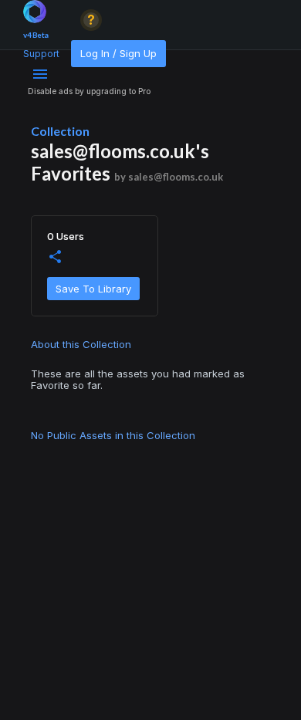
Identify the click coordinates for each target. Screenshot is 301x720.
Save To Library (93, 288)
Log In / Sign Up (118, 53)
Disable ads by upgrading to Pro (89, 91)
